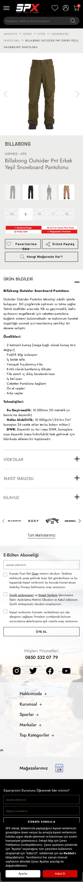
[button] (77, 94)
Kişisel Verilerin (48, 595)
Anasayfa (10, 34)
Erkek (27, 34)
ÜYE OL (41, 632)
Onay (35, 573)
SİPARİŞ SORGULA (41, 822)
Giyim (41, 34)
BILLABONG (18, 144)
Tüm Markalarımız (41, 535)
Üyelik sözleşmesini (21, 595)
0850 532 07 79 (41, 657)
